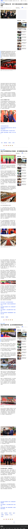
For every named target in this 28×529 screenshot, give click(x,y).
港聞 (3, 0)
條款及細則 (24, 526)
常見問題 (15, 526)
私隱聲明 (21, 526)
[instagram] (22, 524)
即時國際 (4, 2)
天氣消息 (14, 0)
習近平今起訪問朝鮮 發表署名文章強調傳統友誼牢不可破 (8, 304)
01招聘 (7, 526)
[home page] (2, 0)
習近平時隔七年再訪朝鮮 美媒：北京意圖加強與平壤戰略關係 (8, 307)
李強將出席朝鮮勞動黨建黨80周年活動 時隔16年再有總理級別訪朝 (8, 128)
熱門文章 (19, 20)
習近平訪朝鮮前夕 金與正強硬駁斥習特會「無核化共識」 (8, 310)
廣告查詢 (9, 526)
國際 (1, 2)
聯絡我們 (18, 526)
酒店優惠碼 (10, 0)
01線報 (1, 526)
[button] (23, 7)
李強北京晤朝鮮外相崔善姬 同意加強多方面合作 (8, 130)
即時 (16, 0)
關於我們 (4, 526)
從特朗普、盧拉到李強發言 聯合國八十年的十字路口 (8, 133)
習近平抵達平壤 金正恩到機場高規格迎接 (7, 302)
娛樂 (8, 0)
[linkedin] (25, 524)
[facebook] (21, 524)
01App (12, 526)
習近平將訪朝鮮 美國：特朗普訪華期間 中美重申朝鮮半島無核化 (8, 499)
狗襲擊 (6, 0)
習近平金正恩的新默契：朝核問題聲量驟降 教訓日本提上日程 (8, 313)
